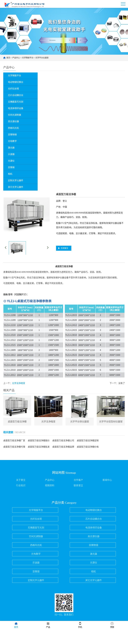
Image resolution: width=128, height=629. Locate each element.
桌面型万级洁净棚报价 (39, 440)
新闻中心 (107, 480)
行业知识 (20, 485)
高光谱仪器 (93, 536)
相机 (93, 571)
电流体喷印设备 (93, 527)
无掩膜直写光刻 (36, 527)
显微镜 (35, 571)
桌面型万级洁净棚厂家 (14, 440)
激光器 (93, 554)
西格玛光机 (36, 545)
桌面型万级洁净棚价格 (88, 447)
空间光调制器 (36, 536)
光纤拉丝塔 (36, 519)
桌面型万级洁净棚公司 (63, 440)
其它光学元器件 (93, 580)
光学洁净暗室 (18, 383)
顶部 (112, 627)
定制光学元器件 (36, 580)
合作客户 (78, 480)
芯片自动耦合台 (93, 519)
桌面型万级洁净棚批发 (39, 447)
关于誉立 (20, 480)
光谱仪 (93, 562)
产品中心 (16, 58)
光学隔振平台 (27, 58)
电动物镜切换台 (93, 510)
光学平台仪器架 (42, 58)
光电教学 (36, 554)
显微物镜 (93, 545)
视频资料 (49, 485)
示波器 (35, 562)
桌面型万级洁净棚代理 (14, 447)
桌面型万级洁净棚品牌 (63, 447)
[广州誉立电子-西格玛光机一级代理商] (23, 4)
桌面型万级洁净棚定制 (88, 440)
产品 (48, 627)
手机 (80, 627)
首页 (8, 58)
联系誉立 (78, 485)
